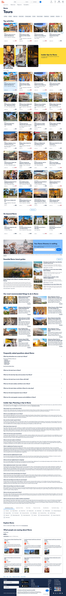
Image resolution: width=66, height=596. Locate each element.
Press (49, 586)
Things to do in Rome (16, 576)
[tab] (9, 508)
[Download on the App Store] (25, 586)
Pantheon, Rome (7, 363)
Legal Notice (33, 583)
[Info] (8, 71)
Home (4, 576)
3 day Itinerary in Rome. (36, 405)
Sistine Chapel (6, 364)
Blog (48, 584)
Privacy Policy (33, 584)
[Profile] (63, 1)
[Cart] (55, 1)
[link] (10, 32)
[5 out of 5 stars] (13, 540)
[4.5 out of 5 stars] (6, 536)
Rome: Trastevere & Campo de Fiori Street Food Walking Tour (32, 558)
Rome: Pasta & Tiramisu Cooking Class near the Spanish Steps (52, 558)
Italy (7, 576)
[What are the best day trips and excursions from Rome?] (61, 375)
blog (15, 405)
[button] (10, 32)
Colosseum (6, 359)
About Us (49, 581)
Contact (32, 581)
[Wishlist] (51, 1)
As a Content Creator (57, 583)
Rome (14, 525)
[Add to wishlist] (16, 24)
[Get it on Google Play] (25, 582)
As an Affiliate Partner (57, 584)
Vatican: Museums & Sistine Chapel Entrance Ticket (12, 539)
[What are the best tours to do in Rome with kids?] (61, 379)
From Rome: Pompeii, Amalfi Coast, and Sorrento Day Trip (32, 540)
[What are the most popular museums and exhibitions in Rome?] (61, 397)
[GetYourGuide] (3, 1)
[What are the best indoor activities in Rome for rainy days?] (61, 388)
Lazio (10, 576)
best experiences (25, 525)
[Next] (62, 33)
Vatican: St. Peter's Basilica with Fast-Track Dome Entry (12, 558)
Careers (49, 583)
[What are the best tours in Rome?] (61, 370)
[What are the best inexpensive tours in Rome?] (61, 393)
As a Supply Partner (57, 581)
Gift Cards (49, 587)
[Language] (59, 1)
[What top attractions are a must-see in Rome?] (61, 356)
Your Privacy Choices (34, 586)
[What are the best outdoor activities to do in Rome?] (61, 384)
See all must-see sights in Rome (8, 366)
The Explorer (50, 589)
